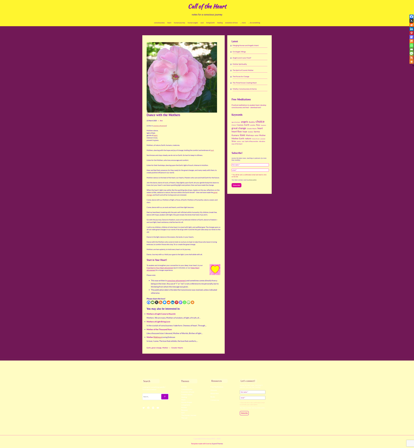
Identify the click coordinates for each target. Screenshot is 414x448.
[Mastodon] (180, 302)
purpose (262, 139)
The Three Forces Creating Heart (245, 83)
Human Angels (186, 402)
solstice (239, 141)
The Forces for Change (241, 76)
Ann (161, 121)
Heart (183, 400)
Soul (182, 413)
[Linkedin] (172, 302)
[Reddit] (168, 302)
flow (258, 125)
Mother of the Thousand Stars (159, 329)
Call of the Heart (207, 6)
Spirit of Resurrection (251, 141)
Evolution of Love (187, 392)
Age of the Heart (236, 122)
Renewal (184, 410)
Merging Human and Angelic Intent (246, 45)
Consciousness (186, 389)
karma (257, 131)
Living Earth (185, 405)
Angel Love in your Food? (242, 58)
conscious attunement (176, 280)
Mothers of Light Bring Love (158, 321)
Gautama (263, 125)
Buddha (252, 122)
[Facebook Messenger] (164, 302)
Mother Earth (238, 138)
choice (260, 121)
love (242, 135)
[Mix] (411, 41)
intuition (250, 132)
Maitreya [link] (158, 337)
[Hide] (413, 66)
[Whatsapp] (184, 302)
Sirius (234, 141)
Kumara (235, 135)
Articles (184, 387)
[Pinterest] (176, 302)
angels (244, 121)
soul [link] (212, 150)
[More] (192, 302)
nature (248, 138)
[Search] (164, 396)
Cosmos (240, 125)
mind (256, 135)
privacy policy (252, 180)
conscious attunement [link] (159, 126)
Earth (149, 348)
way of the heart (237, 144)
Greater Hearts (177, 348)
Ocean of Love (256, 138)
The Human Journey (188, 415)
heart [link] (155, 135)
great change (157, 348)
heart (260, 128)
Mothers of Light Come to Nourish (161, 314)
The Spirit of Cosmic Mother (243, 70)
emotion (252, 125)
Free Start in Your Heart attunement (160, 268)
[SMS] (188, 302)
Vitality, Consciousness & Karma (245, 89)
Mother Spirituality (240, 64)
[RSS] (160, 302)
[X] (156, 302)
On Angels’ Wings (239, 52)
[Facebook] (148, 302)
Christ (234, 125)
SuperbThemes (217, 443)
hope (245, 131)
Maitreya (250, 135)
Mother (150, 337)
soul (243, 141)
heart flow (237, 131)
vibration (262, 141)
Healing (184, 397)
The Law (184, 418)
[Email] (152, 302)
